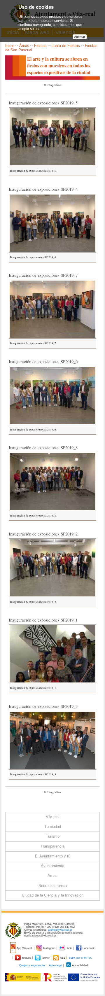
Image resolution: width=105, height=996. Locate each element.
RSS (62, 957)
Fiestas (40, 45)
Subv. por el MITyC (80, 957)
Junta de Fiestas (66, 45)
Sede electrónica (52, 885)
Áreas (24, 45)
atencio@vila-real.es (60, 929)
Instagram (49, 948)
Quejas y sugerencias (32, 965)
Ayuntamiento (52, 866)
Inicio (9, 45)
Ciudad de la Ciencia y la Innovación (52, 895)
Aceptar (79, 36)
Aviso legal (55, 965)
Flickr (69, 948)
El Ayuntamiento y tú (52, 856)
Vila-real (53, 817)
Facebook (88, 948)
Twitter (45, 957)
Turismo (53, 836)
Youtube (26, 957)
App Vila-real (24, 948)
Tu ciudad (52, 827)
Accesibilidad (79, 965)
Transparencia (52, 846)
